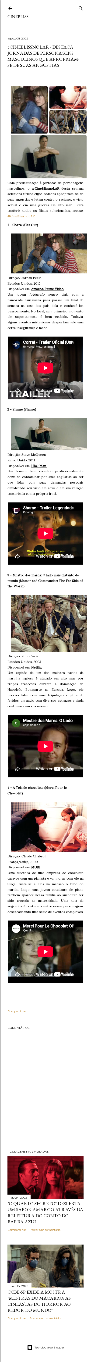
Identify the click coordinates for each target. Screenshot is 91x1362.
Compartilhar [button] (16, 1011)
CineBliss (17, 16)
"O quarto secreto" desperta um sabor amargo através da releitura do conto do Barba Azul (45, 1212)
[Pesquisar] (81, 7)
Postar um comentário (45, 1229)
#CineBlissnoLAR (21, 216)
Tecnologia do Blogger (49, 1347)
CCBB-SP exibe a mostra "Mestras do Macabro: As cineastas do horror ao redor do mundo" (39, 1301)
